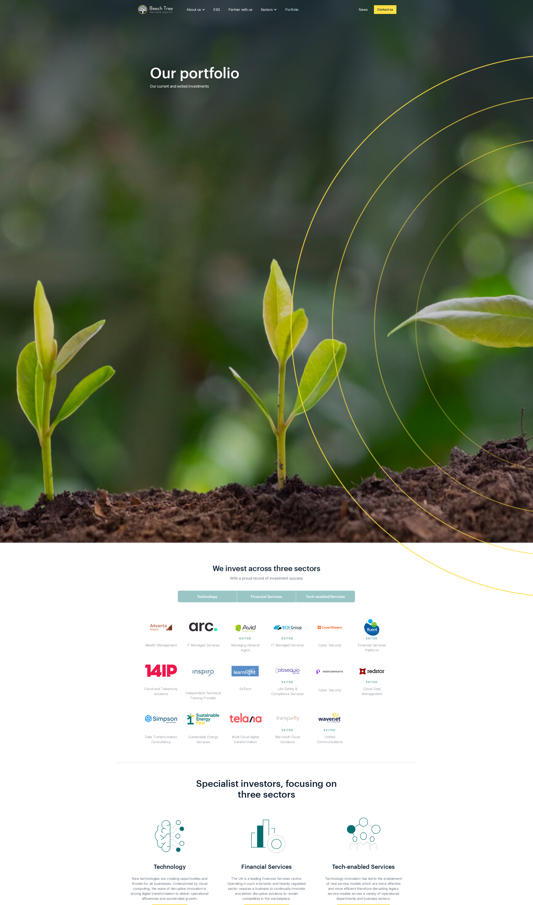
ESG (216, 9)
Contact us (385, 9)
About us (194, 9)
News (363, 9)
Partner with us (240, 9)
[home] (155, 9)
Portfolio (292, 9)
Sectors (267, 9)
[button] (195, 9)
